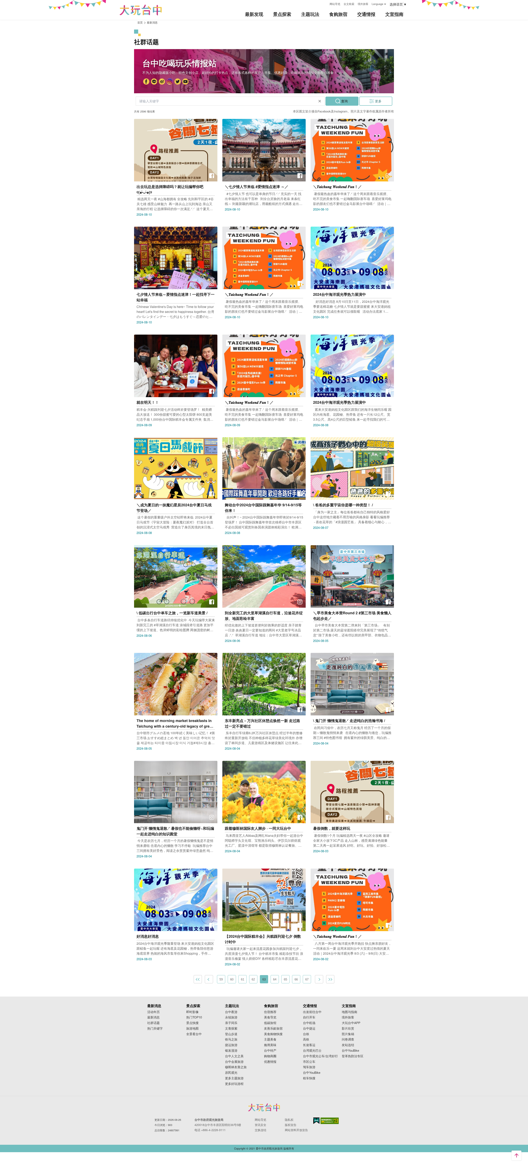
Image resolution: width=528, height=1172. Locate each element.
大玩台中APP (351, 1023)
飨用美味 (270, 1045)
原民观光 (231, 1072)
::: (325, 3)
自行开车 (309, 1017)
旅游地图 (192, 1028)
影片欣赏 (348, 1028)
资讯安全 (260, 1125)
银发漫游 (231, 1050)
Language (377, 4)
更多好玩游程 (234, 1084)
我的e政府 (316, 1121)
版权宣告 (290, 1125)
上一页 (209, 979)
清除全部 (319, 101)
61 (242, 979)
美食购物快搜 (273, 1034)
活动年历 (153, 1012)
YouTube (185, 81)
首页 (140, 22)
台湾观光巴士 (312, 1050)
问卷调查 (348, 1039)
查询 (344, 101)
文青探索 (231, 1028)
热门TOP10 (194, 1017)
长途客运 (309, 1045)
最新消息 (153, 1017)
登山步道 (231, 1034)
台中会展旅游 (234, 1061)
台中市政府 (154, 81)
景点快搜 (192, 1023)
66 (296, 979)
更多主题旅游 (234, 1078)
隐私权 (289, 1120)
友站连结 (348, 1045)
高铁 (306, 1039)
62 (253, 979)
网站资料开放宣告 (296, 1130)
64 (274, 979)
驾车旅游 (309, 1067)
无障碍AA (330, 1121)
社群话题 (153, 1023)
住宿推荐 (270, 1012)
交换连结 (260, 1130)
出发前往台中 (312, 1012)
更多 (378, 101)
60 (231, 979)
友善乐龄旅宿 (273, 1028)
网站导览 (335, 4)
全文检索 (349, 4)
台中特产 (270, 1050)
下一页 (319, 979)
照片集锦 (348, 1034)
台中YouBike (311, 1072)
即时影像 (192, 1012)
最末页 (330, 979)
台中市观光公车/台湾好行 (320, 1056)
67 (307, 979)
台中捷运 (309, 1028)
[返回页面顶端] (516, 1155)
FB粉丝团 (146, 81)
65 (285, 979)
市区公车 (309, 1061)
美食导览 (270, 1017)
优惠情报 (270, 1061)
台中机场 (309, 1023)
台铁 (306, 1034)
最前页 (198, 979)
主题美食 (270, 1039)
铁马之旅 (231, 1039)
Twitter (177, 81)
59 (221, 979)
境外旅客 (363, 4)
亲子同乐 (231, 1023)
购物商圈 (270, 1056)
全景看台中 (194, 1034)
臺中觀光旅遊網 (141, 10)
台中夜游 (231, 1012)
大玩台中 (162, 81)
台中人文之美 (234, 1056)
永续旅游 (231, 1017)
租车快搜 (309, 1078)
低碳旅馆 (270, 1023)
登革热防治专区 (352, 1056)
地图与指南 (349, 1012)
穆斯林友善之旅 (236, 1067)
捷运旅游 (231, 1045)
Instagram (170, 81)
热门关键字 (155, 1028)
